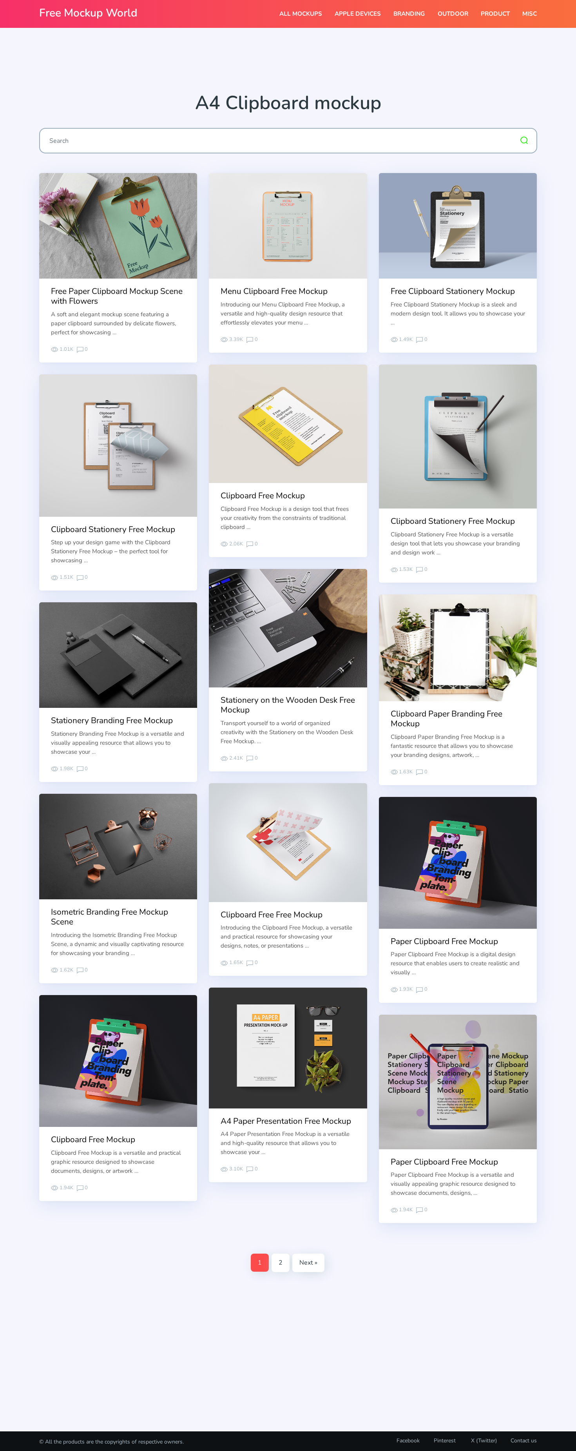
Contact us (524, 1440)
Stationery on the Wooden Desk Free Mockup (288, 705)
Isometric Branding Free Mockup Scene (109, 916)
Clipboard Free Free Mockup (271, 914)
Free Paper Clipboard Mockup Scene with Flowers (117, 296)
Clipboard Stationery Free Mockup (453, 521)
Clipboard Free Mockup (263, 495)
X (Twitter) (483, 1440)
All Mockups (300, 14)
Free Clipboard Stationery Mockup (453, 291)
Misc (529, 14)
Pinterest (445, 1440)
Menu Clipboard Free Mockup (274, 291)
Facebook (408, 1440)
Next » (308, 1262)
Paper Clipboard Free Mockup (444, 941)
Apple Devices (358, 14)
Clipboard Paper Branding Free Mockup (446, 718)
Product (495, 14)
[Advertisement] (288, 63)
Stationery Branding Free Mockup (112, 720)
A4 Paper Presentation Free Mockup (286, 1121)
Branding (409, 14)
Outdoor (453, 14)
